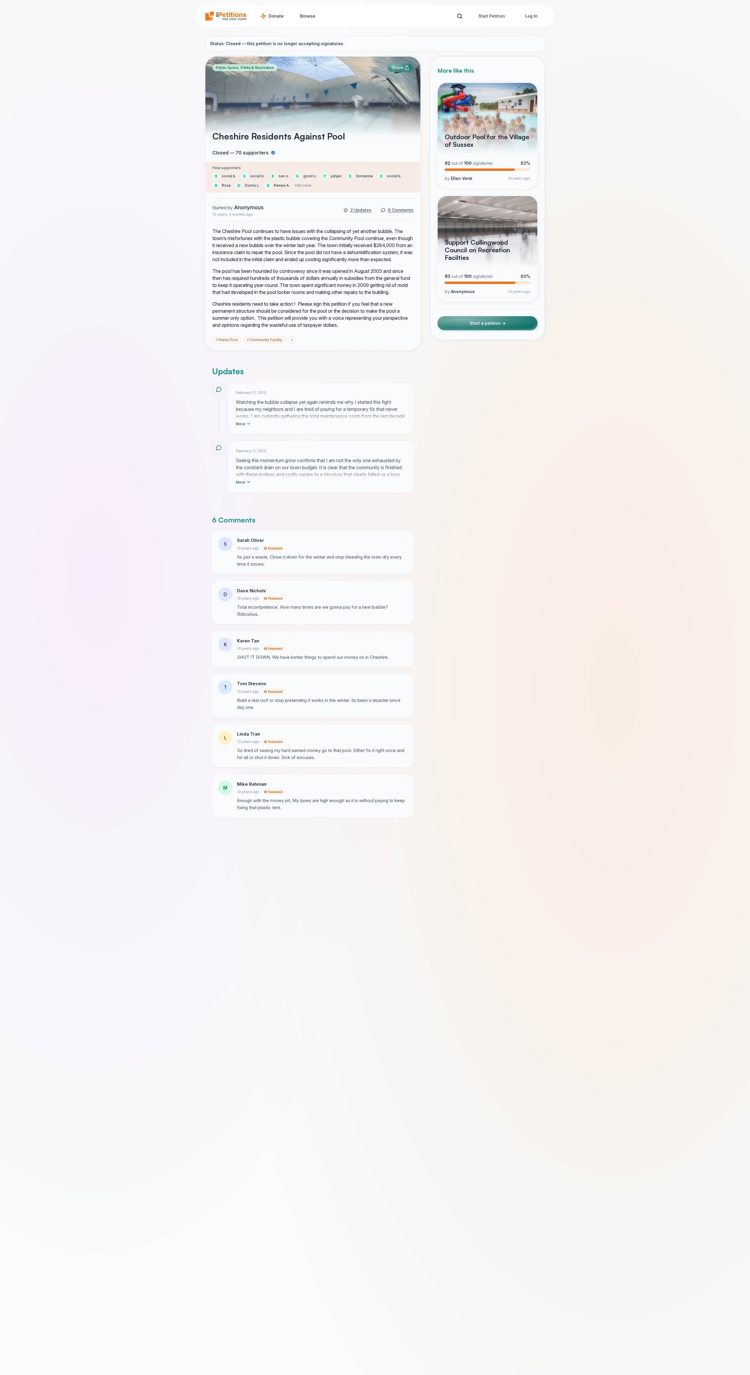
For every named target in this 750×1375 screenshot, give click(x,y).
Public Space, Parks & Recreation (245, 67)
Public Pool (227, 340)
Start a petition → (488, 323)
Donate (276, 15)
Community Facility (264, 340)
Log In (531, 15)
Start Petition (491, 15)
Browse (307, 15)
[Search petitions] (460, 16)
